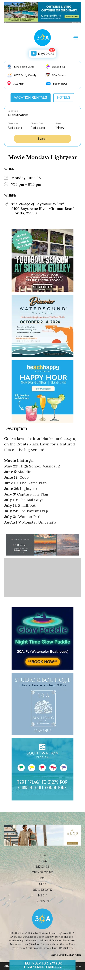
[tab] (31, 97)
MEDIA (42, 895)
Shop (43, 855)
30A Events (59, 75)
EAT (42, 878)
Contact (42, 901)
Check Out (37, 123)
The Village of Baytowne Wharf (37, 204)
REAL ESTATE (42, 889)
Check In (13, 123)
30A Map (18, 83)
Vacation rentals (30, 97)
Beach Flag (58, 66)
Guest (59, 123)
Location (13, 110)
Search (42, 138)
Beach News (60, 83)
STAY (42, 884)
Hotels (63, 97)
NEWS (42, 861)
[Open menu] (76, 37)
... (19, 127)
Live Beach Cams (24, 66)
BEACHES (42, 866)
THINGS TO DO (42, 872)
